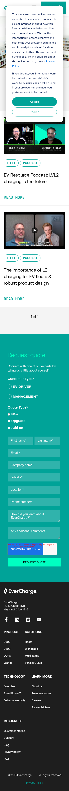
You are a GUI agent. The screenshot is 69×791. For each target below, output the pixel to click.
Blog (6, 744)
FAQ (6, 758)
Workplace (31, 648)
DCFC (7, 655)
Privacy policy (12, 751)
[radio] (34, 387)
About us (37, 686)
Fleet (11, 163)
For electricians (41, 707)
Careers (36, 700)
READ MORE (14, 197)
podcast (30, 163)
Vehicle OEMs (33, 662)
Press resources (41, 693)
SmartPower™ (12, 693)
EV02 (7, 641)
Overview (9, 686)
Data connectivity (14, 700)
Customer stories (14, 730)
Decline (34, 111)
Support (9, 737)
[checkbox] (34, 392)
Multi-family (32, 655)
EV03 (7, 648)
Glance (8, 662)
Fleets (28, 641)
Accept (34, 101)
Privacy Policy (34, 782)
